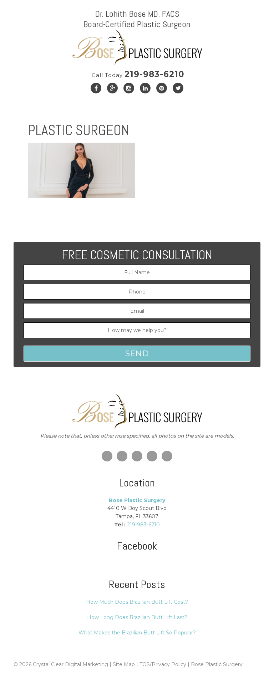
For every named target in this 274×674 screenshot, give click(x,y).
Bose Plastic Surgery (217, 664)
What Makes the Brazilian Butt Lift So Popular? (137, 632)
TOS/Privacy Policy (162, 664)
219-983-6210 (138, 74)
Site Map (124, 664)
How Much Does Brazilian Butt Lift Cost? (137, 602)
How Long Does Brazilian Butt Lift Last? (137, 617)
